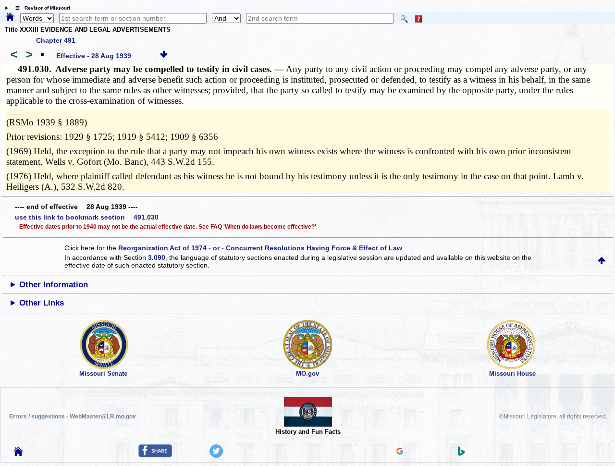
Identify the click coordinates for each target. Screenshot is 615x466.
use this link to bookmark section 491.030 (87, 217)
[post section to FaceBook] (155, 455)
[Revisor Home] (18, 453)
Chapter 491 (55, 40)
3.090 (156, 257)
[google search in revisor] (399, 452)
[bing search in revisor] (461, 453)
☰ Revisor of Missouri (40, 8)
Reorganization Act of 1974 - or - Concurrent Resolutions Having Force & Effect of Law (260, 248)
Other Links (41, 302)
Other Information (53, 284)
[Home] (10, 17)
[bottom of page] (164, 56)
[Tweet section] (216, 455)
